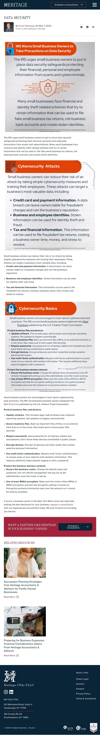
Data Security (17, 18)
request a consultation (61, 504)
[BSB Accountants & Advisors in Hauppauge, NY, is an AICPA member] (66, 728)
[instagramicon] (6, 692)
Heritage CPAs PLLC (19, 685)
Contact (80, 684)
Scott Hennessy (27, 26)
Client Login (82, 679)
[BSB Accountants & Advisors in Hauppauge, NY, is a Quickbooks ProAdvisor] (91, 728)
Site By (31, 728)
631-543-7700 (11, 699)
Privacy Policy (83, 693)
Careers (80, 689)
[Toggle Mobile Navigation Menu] (94, 5)
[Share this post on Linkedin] (87, 27)
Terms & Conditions (86, 698)
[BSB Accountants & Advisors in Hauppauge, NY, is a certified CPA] (79, 728)
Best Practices (11, 404)
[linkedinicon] (11, 692)
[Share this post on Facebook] (81, 27)
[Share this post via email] (93, 27)
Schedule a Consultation (66, 5)
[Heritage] (15, 5)
